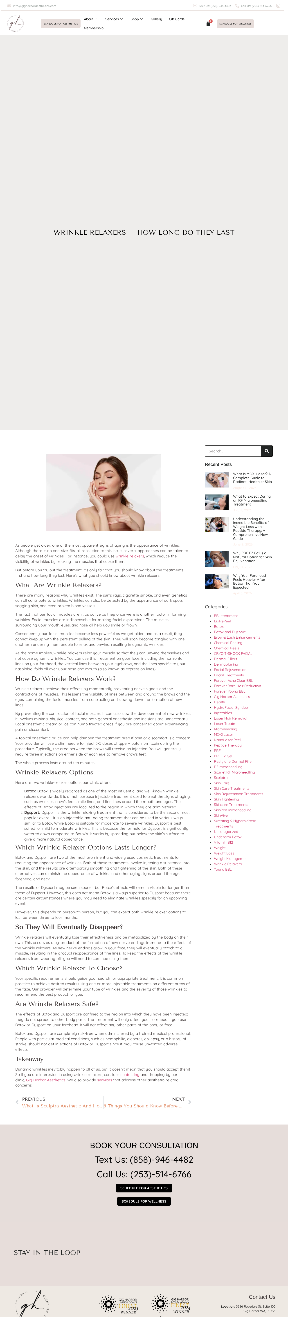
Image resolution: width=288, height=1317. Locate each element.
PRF (217, 750)
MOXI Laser (223, 734)
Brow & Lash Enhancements (237, 637)
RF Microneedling (228, 767)
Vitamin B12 (223, 842)
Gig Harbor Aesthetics (232, 696)
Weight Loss (224, 853)
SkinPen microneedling (233, 810)
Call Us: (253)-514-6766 (144, 1174)
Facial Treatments (229, 675)
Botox (219, 626)
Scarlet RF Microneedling (234, 772)
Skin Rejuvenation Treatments (238, 794)
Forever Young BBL (229, 691)
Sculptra (221, 777)
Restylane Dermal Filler (233, 761)
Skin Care (222, 783)
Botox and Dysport (229, 632)
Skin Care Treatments (232, 788)
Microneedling (225, 729)
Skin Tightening (226, 799)
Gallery (156, 19)
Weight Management (231, 858)
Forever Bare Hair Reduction (237, 686)
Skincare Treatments (231, 804)
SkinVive (221, 815)
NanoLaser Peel (227, 740)
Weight (219, 847)
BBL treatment (226, 615)
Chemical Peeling (228, 642)
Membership (94, 28)
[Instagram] (278, 6)
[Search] (266, 451)
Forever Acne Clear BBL (233, 680)
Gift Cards (176, 19)
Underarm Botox (228, 837)
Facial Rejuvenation (230, 669)
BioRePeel (222, 621)
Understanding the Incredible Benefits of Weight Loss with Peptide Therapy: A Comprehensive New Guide (251, 529)
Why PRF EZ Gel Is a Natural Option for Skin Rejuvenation (252, 557)
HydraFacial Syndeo (231, 707)
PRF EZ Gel (223, 756)
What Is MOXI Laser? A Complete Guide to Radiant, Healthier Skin (252, 478)
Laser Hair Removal (230, 718)
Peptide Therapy (228, 745)
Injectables (223, 713)
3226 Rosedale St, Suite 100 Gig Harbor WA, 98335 (248, 1308)
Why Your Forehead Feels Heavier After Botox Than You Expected (249, 581)
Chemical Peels (226, 648)
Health (219, 702)
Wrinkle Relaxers (228, 864)
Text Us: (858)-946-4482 (144, 1159)
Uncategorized (226, 831)
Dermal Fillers (225, 659)
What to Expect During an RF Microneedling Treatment (252, 500)
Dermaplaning (226, 664)
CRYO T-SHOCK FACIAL (233, 653)
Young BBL (223, 869)
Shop (135, 19)
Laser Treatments (228, 723)
